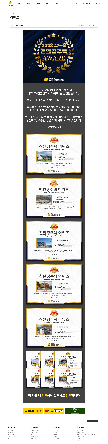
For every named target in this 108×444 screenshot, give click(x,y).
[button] (88, 421)
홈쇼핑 (28, 3)
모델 (19, 3)
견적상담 (66, 3)
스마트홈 (38, 3)
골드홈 (76, 3)
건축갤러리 (47, 3)
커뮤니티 (57, 3)
